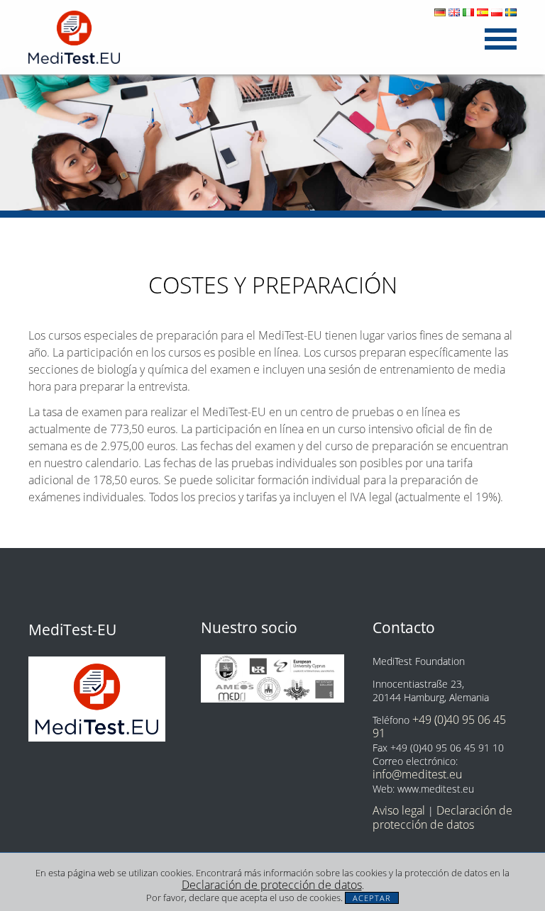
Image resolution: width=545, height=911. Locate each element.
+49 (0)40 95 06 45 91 (439, 726)
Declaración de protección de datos (272, 885)
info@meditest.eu (417, 774)
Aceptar (372, 898)
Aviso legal (399, 810)
